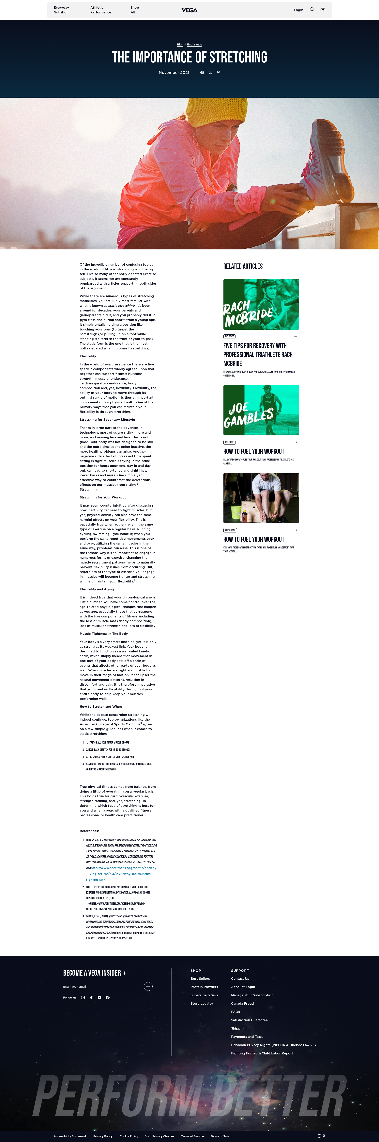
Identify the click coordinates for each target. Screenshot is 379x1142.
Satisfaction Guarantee (249, 1020)
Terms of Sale (220, 1136)
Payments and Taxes (247, 1036)
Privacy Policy (103, 1136)
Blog (180, 44)
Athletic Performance (100, 10)
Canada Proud (242, 1003)
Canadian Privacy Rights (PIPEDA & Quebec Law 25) (273, 1045)
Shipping (238, 1028)
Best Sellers (200, 978)
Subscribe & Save (205, 995)
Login (298, 10)
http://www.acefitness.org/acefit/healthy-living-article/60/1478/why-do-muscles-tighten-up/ (121, 874)
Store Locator (202, 1003)
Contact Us (240, 978)
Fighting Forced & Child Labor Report (262, 1053)
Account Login (243, 987)
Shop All (135, 10)
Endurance (194, 44)
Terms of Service (192, 1136)
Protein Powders (204, 987)
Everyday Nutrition (61, 10)
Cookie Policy (129, 1136)
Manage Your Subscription (252, 995)
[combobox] (321, 1136)
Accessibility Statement (70, 1136)
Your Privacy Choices (159, 1136)
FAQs (235, 1012)
